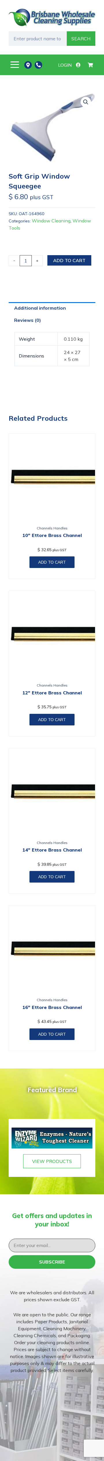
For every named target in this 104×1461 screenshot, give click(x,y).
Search (80, 38)
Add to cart (69, 260)
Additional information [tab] (40, 308)
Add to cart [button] (52, 562)
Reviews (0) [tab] (27, 320)
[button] (15, 65)
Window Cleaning (51, 221)
